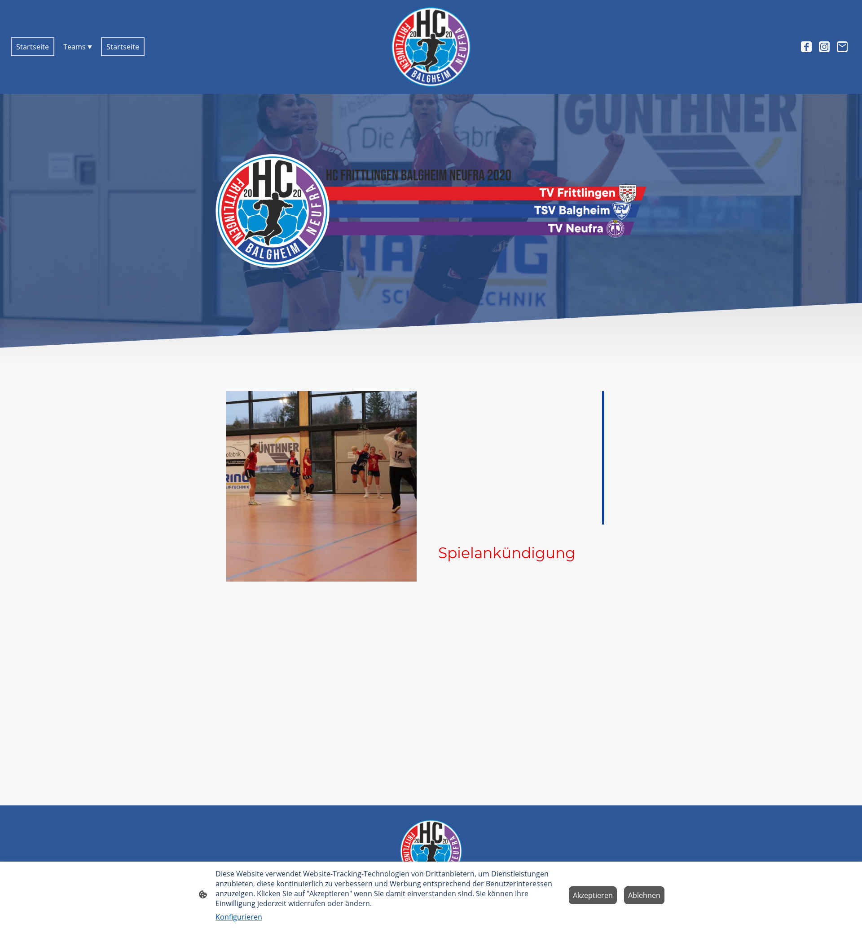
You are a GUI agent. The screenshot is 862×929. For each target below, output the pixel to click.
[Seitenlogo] (431, 47)
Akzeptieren (593, 895)
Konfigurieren (239, 917)
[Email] (842, 46)
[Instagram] (824, 46)
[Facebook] (806, 46)
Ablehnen (644, 895)
